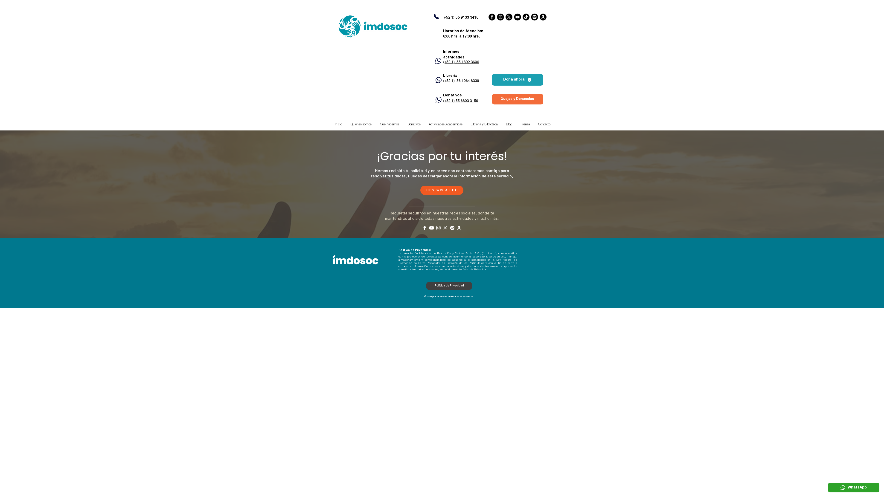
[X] (509, 17)
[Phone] (436, 17)
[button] (446, 124)
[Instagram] (500, 17)
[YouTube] (517, 17)
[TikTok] (526, 17)
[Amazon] (543, 17)
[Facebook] (492, 17)
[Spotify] (534, 17)
